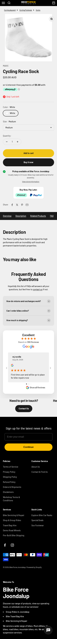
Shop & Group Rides (12, 520)
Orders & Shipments (12, 487)
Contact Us (24, 408)
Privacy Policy (9, 472)
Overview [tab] (7, 216)
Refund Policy (9, 482)
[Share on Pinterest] (22, 204)
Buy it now (28, 162)
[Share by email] (27, 204)
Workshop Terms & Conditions (11, 499)
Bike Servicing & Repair (13, 515)
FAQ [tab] (51, 216)
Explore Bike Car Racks (41, 515)
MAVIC (6, 66)
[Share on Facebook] (12, 204)
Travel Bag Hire (10, 525)
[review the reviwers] (12, 365)
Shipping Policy (10, 477)
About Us (35, 467)
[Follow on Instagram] (12, 545)
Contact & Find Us (39, 472)
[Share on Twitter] (17, 204)
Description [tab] (20, 216)
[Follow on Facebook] (5, 545)
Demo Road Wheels (12, 530)
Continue (28, 447)
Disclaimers (8, 492)
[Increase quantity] (17, 142)
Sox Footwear (37, 525)
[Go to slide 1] (26, 383)
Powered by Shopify (34, 567)
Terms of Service (10, 467)
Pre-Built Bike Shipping (13, 535)
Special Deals (37, 520)
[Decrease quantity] (6, 142)
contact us (37, 289)
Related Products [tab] (38, 216)
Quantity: (7, 136)
